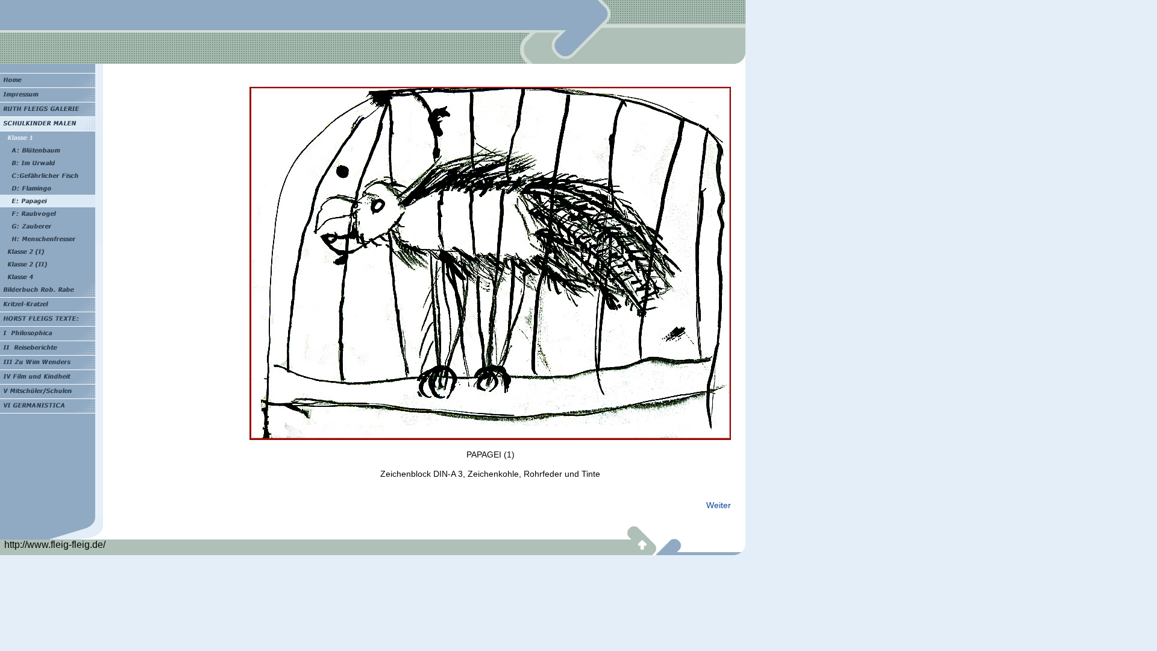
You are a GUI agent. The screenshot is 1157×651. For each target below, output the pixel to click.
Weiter (718, 505)
